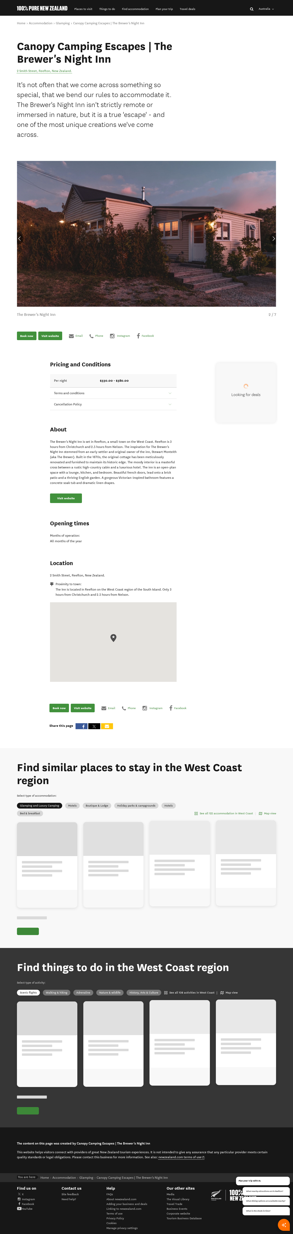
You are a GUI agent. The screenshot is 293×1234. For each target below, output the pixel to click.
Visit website (50, 336)
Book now (26, 336)
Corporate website (178, 1222)
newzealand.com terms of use (181, 1166)
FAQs (109, 1203)
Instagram (28, 1208)
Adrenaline (83, 997)
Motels (72, 805)
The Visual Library (178, 1208)
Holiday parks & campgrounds (136, 805)
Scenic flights (28, 997)
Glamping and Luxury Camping (39, 805)
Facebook (28, 1213)
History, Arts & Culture (144, 997)
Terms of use (114, 1222)
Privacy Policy (115, 1227)
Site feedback (70, 1203)
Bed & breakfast (30, 813)
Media (170, 1203)
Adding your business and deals (126, 1213)
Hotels (168, 805)
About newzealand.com (121, 1208)
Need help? (69, 1208)
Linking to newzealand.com (123, 1218)
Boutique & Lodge (97, 805)
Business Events (177, 1218)
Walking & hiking (56, 997)
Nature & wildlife (110, 997)
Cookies (111, 1232)
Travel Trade (174, 1213)
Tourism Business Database (184, 1227)
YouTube (27, 1218)
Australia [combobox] (265, 9)
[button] (83, 9)
